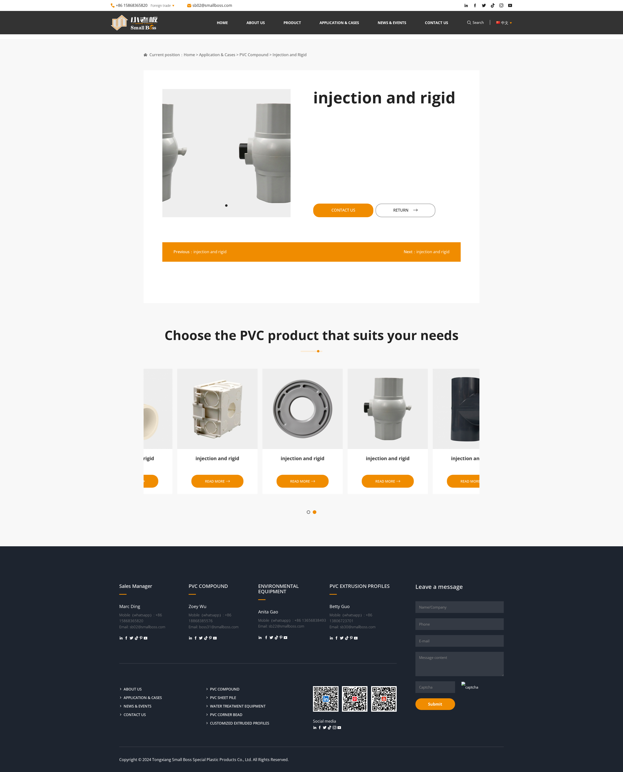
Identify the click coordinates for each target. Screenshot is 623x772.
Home (222, 22)
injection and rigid (200, 251)
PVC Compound (253, 54)
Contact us (436, 22)
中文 (506, 22)
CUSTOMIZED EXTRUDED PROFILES (239, 723)
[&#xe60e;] (126, 638)
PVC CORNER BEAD (226, 714)
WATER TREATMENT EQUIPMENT (238, 706)
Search (475, 22)
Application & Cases (339, 22)
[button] (226, 205)
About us (256, 22)
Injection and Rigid (290, 54)
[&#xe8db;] (136, 638)
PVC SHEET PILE (223, 697)
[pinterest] (141, 638)
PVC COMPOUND (224, 689)
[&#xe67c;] (145, 638)
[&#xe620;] (121, 638)
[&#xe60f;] (131, 638)
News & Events (392, 22)
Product (292, 22)
